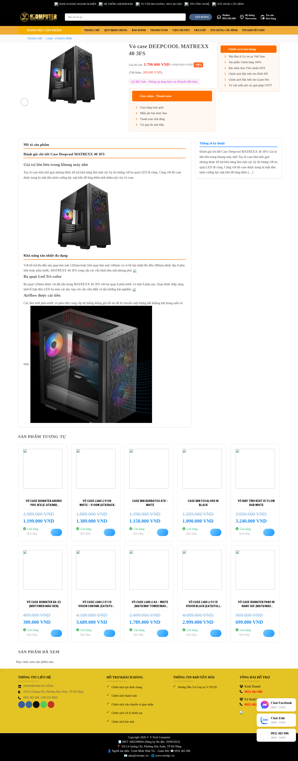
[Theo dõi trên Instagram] (29, 704)
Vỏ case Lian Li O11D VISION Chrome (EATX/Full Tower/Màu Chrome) (97, 604)
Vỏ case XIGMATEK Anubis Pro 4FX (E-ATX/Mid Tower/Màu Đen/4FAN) (44, 503)
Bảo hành (139, 30)
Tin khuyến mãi (253, 30)
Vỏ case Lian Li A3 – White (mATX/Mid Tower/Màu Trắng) (150, 604)
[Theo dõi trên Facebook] (21, 704)
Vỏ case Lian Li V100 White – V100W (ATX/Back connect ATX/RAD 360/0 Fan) (96, 503)
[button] (49, 30)
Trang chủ (92, 30)
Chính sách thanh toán (124, 695)
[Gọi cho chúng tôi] (43, 704)
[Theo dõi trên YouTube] (51, 704)
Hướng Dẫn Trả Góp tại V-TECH (197, 687)
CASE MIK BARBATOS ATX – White (150, 503)
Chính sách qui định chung (126, 687)
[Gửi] (182, 17)
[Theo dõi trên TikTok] (36, 704)
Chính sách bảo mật (122, 721)
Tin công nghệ (199, 3)
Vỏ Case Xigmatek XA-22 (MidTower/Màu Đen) (44, 604)
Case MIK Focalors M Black (203, 503)
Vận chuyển (181, 30)
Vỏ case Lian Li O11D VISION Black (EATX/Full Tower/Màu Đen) (203, 604)
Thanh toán (159, 30)
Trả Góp (200, 30)
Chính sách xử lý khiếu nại (126, 713)
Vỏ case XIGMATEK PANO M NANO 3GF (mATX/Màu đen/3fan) (256, 604)
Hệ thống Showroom (118, 3)
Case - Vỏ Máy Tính (59, 38)
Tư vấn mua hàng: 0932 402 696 (161, 3)
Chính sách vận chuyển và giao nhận (132, 704)
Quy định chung (115, 30)
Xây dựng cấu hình (230, 3)
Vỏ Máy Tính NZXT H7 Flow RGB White (256, 503)
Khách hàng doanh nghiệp (77, 3)
